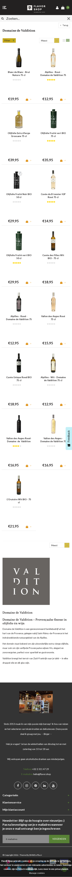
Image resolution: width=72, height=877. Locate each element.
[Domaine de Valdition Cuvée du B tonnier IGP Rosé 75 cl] (53, 180)
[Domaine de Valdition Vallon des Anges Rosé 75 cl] (53, 302)
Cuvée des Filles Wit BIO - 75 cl (53, 257)
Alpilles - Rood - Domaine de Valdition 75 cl (19, 318)
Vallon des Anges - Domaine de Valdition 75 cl (53, 440)
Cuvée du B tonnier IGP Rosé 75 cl (53, 196)
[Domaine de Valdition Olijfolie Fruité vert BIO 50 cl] (18, 241)
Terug (65, 25)
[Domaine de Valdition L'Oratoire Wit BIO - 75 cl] (18, 485)
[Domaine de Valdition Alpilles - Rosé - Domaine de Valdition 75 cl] (53, 57)
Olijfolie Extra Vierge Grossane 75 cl (19, 135)
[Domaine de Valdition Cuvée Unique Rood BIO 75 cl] (18, 363)
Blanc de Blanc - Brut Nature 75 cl (19, 74)
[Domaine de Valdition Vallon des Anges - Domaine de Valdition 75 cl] (53, 424)
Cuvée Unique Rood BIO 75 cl (19, 379)
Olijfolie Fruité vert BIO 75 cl (53, 135)
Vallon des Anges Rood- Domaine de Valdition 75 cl (18, 440)
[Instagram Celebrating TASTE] (26, 785)
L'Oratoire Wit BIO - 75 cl (19, 501)
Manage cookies (37, 873)
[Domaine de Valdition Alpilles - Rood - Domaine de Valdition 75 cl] (18, 302)
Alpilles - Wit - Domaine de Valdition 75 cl (53, 379)
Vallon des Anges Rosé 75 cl (53, 318)
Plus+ (39, 855)
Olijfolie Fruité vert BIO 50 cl (18, 257)
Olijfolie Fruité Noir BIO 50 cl (19, 196)
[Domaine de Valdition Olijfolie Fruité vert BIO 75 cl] (53, 119)
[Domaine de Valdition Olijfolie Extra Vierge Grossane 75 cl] (18, 119)
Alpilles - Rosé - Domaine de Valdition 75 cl (53, 74)
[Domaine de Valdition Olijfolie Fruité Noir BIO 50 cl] (18, 180)
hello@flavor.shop (42, 774)
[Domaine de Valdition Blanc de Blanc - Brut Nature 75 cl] (18, 57)
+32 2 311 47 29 (40, 769)
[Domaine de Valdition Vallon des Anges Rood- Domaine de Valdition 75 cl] (18, 424)
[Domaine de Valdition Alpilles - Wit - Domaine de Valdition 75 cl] (53, 363)
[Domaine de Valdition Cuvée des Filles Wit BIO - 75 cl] (53, 241)
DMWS (32, 855)
